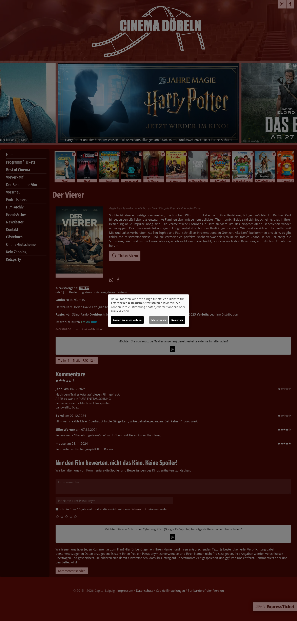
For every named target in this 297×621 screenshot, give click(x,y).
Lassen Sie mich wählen (127, 320)
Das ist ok (177, 320)
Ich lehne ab (158, 320)
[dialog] (148, 310)
